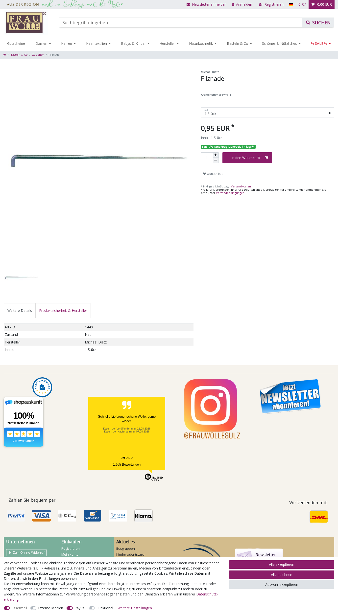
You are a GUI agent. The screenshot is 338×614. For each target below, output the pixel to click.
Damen (41, 43)
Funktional (105, 608)
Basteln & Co (237, 43)
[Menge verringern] (216, 160)
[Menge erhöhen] (216, 155)
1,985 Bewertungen (127, 464)
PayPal (79, 608)
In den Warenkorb (245, 157)
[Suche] (318, 22)
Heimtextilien (96, 43)
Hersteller (167, 43)
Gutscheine (16, 43)
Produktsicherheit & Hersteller (63, 310)
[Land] (290, 4)
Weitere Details (19, 310)
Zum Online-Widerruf (29, 552)
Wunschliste (214, 174)
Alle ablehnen (281, 574)
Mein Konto (69, 554)
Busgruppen (125, 548)
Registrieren (70, 548)
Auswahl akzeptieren (281, 584)
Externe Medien (50, 608)
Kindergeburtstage (130, 554)
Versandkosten (240, 186)
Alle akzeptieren (281, 564)
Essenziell (19, 608)
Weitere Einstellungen (135, 608)
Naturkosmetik (201, 43)
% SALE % (319, 43)
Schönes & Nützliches (279, 43)
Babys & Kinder (133, 43)
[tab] (20, 310)
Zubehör (38, 54)
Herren (66, 43)
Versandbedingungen (230, 193)
